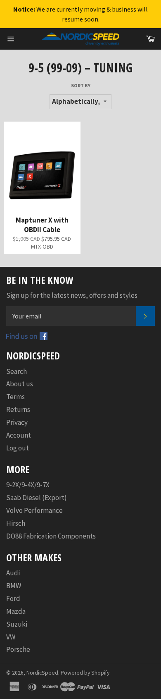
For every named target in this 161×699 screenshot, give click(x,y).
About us (19, 383)
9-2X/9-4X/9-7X (28, 484)
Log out (17, 447)
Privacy (17, 422)
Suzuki (16, 624)
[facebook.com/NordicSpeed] (26, 337)
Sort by (80, 85)
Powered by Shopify (85, 672)
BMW (13, 585)
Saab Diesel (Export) (36, 497)
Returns (18, 409)
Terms (15, 396)
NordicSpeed (42, 672)
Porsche (18, 649)
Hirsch (15, 523)
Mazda (16, 611)
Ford (13, 598)
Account (18, 435)
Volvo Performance (34, 510)
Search (16, 371)
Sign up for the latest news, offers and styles (71, 295)
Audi (13, 572)
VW (10, 637)
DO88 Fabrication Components (51, 536)
